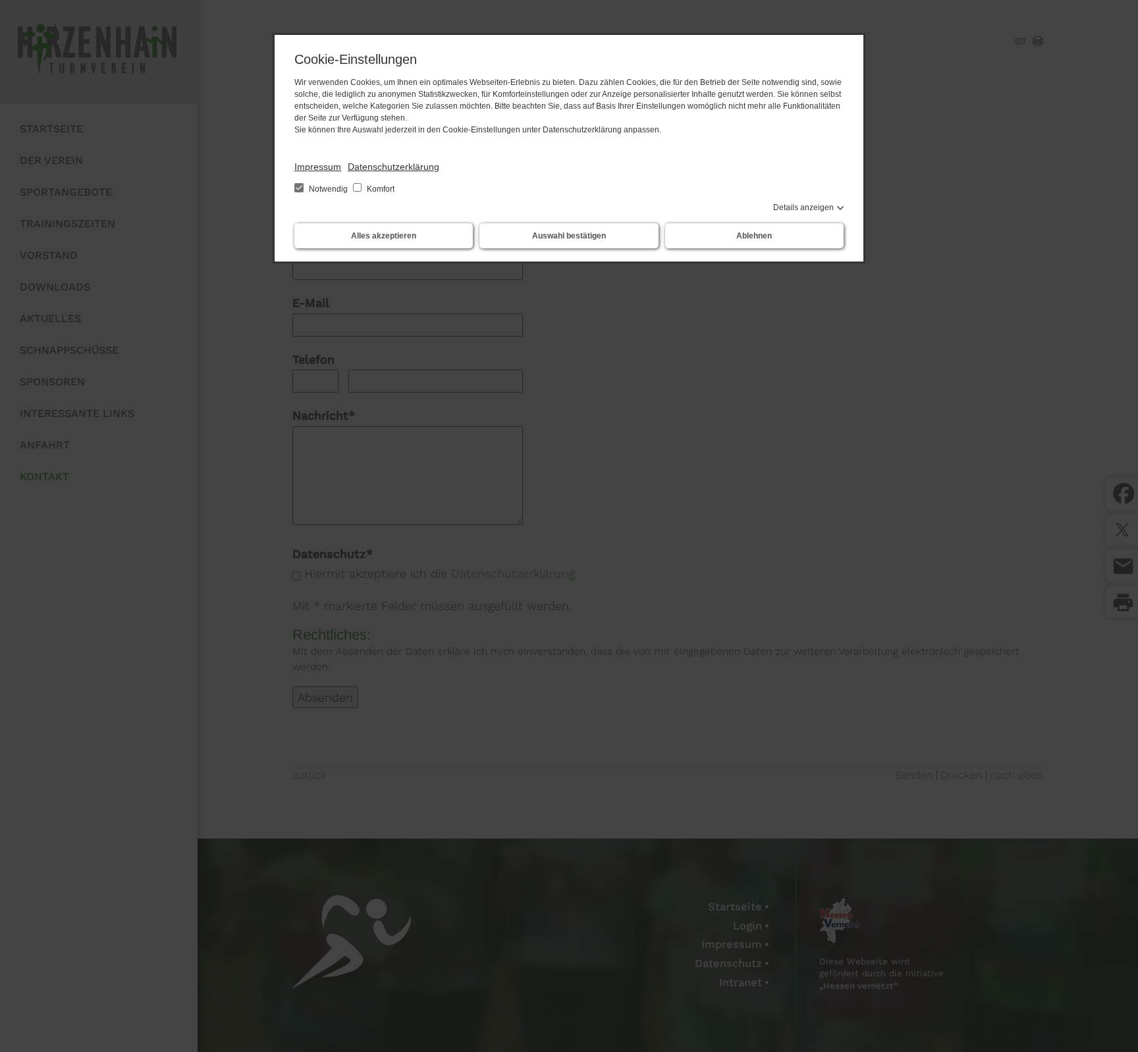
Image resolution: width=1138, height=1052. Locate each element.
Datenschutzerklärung (393, 166)
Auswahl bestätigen (569, 235)
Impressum (317, 166)
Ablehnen (754, 235)
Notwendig (328, 189)
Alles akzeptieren (383, 235)
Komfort (379, 189)
